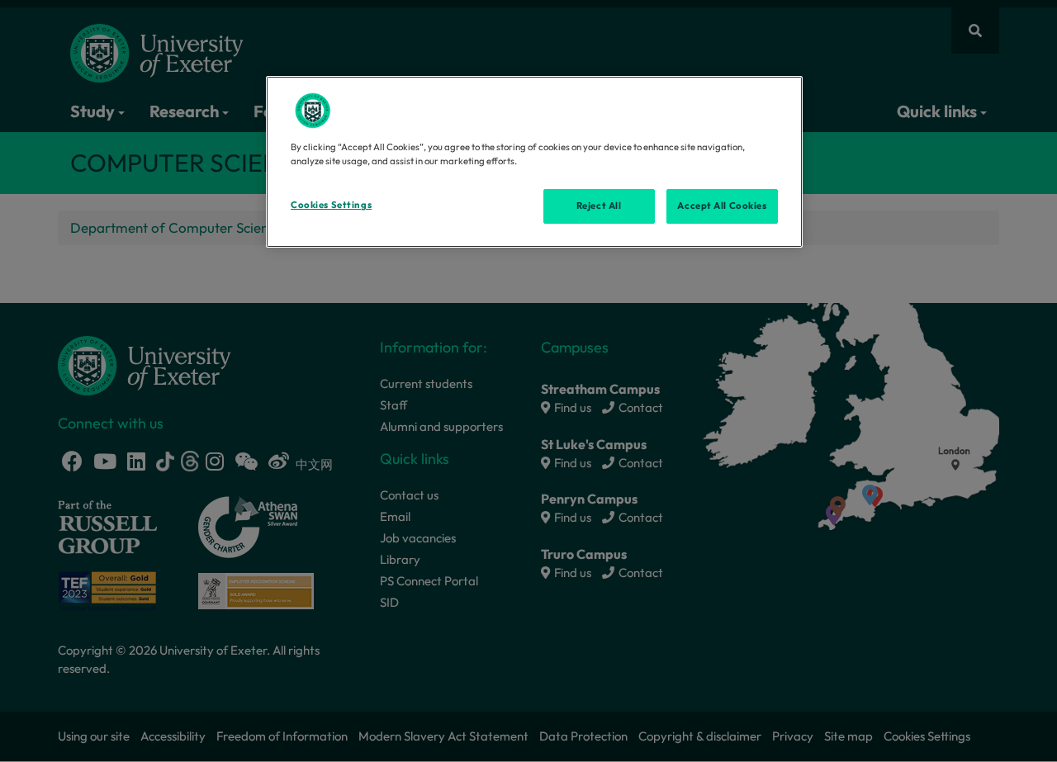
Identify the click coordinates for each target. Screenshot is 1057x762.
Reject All (599, 205)
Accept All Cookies (721, 205)
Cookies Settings (331, 205)
